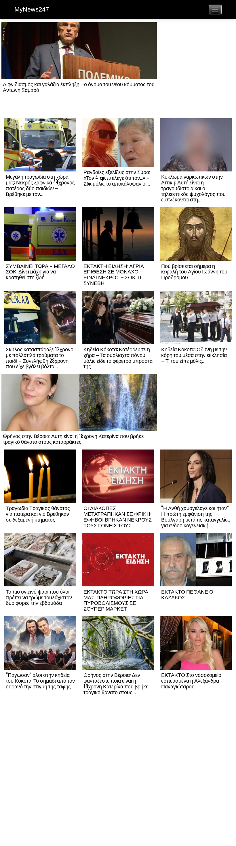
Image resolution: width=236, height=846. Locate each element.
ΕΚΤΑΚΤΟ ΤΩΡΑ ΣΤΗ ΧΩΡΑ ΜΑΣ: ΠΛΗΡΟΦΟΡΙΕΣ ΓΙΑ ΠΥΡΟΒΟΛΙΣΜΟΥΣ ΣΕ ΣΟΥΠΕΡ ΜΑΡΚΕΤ (115, 600)
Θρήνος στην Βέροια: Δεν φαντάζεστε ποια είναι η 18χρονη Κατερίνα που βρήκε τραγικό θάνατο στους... (115, 683)
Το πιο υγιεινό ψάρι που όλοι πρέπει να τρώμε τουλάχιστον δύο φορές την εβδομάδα (39, 597)
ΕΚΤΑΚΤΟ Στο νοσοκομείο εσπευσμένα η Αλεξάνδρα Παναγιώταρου (191, 680)
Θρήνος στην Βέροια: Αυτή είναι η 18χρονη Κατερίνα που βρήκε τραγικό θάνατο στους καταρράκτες (73, 438)
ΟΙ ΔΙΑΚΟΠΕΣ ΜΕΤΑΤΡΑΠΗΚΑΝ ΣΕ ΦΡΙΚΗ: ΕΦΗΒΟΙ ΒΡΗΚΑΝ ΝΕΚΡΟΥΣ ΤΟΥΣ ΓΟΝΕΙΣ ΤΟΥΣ (117, 516)
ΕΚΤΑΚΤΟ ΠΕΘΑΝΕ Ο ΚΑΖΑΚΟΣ (187, 594)
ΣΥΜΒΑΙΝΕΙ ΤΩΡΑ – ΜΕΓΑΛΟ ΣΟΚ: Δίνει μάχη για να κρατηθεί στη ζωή (40, 271)
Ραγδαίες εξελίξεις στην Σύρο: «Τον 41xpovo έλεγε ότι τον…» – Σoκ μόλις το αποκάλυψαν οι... (116, 177)
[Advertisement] (196, 70)
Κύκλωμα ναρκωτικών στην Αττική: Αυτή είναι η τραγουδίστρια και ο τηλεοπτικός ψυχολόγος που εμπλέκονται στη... (193, 188)
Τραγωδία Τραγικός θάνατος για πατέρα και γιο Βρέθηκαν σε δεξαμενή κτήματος (38, 513)
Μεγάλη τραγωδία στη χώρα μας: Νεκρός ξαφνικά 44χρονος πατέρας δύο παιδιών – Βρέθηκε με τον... (40, 185)
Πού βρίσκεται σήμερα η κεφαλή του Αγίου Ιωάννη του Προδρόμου (194, 271)
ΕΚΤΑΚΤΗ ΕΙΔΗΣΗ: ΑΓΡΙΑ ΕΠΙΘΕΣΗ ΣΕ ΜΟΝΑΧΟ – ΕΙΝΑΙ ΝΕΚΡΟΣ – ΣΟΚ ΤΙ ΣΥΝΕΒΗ (113, 274)
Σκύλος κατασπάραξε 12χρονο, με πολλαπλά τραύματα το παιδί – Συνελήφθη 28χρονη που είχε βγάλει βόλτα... (40, 357)
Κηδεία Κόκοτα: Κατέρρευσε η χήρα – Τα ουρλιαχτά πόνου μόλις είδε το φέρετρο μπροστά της (118, 357)
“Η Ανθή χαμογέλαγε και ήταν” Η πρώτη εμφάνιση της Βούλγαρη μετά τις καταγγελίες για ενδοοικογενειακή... (195, 516)
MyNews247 (31, 9)
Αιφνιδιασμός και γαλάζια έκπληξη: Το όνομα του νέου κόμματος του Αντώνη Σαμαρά (79, 86)
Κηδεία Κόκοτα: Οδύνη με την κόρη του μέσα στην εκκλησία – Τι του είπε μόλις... (194, 354)
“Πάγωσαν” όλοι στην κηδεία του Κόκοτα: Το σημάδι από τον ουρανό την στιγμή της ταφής (40, 680)
